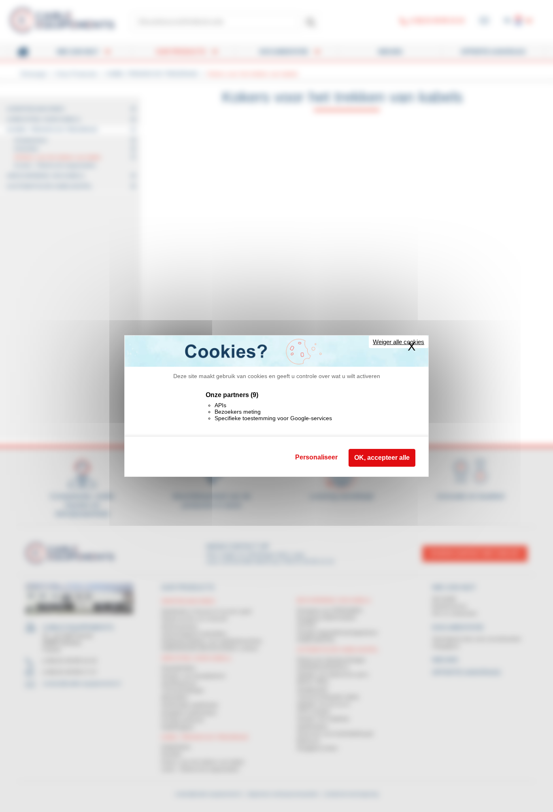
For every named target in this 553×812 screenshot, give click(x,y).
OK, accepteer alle (382, 457)
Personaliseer (316, 457)
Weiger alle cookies (398, 341)
